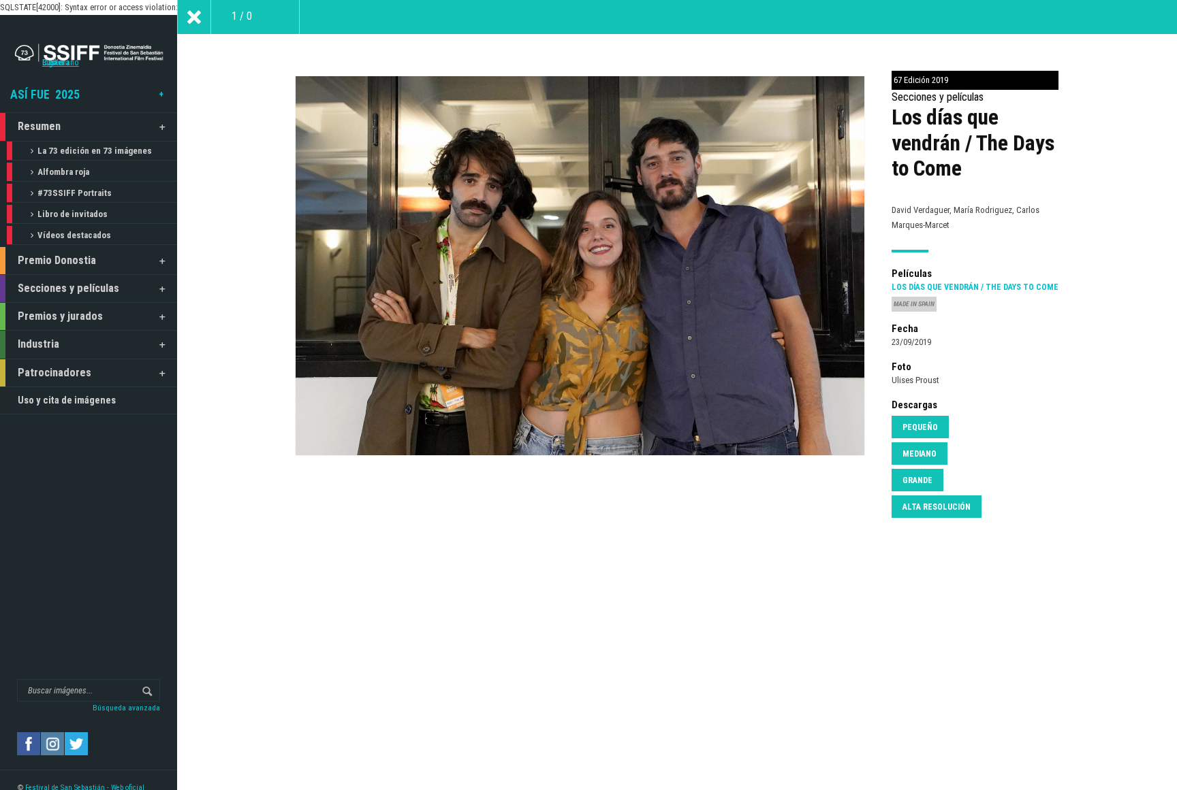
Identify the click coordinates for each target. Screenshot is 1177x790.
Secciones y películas (68, 288)
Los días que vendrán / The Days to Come (975, 287)
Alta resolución (937, 507)
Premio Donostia (57, 260)
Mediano (920, 454)
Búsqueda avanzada (126, 707)
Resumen (39, 126)
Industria (38, 344)
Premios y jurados (60, 316)
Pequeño (920, 427)
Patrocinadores (54, 372)
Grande (917, 480)
